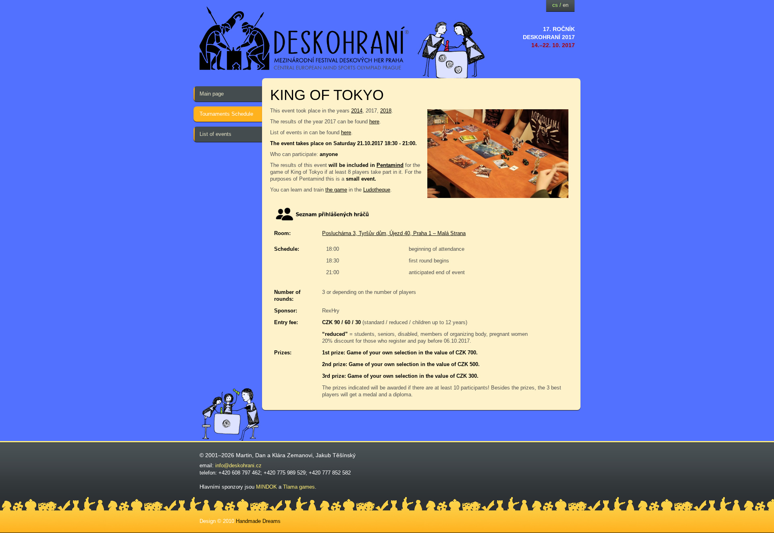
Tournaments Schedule (226, 114)
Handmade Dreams (258, 521)
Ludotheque (376, 190)
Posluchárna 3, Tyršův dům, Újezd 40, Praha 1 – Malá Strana (394, 233)
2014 (356, 111)
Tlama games (299, 487)
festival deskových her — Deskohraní (304, 38)
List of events (215, 134)
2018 (385, 111)
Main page (212, 94)
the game (336, 190)
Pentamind (390, 165)
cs (555, 5)
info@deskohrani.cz (238, 465)
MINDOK (266, 487)
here (374, 122)
